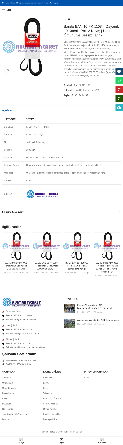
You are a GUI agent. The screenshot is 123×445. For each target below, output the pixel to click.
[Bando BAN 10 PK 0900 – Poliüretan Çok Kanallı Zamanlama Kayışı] (46, 246)
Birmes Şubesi (12, 339)
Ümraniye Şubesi (13, 312)
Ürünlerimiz (7, 383)
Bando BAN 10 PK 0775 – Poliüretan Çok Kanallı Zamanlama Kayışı (15, 266)
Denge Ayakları (50, 409)
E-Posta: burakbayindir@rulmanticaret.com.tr (26, 347)
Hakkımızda (7, 409)
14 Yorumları (99, 324)
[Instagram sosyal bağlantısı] (115, 10)
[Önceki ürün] (65, 19)
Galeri (5, 399)
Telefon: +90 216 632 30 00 (19, 316)
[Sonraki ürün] (73, 19)
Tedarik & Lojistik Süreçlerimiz (15, 414)
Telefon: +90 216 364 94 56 (19, 330)
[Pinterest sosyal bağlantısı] (80, 95)
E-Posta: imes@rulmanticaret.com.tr (22, 334)
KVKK (87, 378)
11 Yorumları (97, 312)
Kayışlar (46, 383)
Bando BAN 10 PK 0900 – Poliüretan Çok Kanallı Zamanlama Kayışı (46, 266)
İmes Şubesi (11, 325)
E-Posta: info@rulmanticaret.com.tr (22, 320)
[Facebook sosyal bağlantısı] (112, 10)
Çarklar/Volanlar (50, 404)
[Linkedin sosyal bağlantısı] (119, 10)
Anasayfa (6, 378)
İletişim (5, 419)
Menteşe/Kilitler (50, 419)
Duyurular (7, 404)
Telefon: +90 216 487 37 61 (19, 344)
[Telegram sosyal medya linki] (87, 95)
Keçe (45, 388)
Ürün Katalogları (9, 388)
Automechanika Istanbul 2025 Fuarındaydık (98, 320)
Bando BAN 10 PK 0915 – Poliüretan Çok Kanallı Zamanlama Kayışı (76, 266)
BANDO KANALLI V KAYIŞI (87, 90)
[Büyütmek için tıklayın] (7, 70)
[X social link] (76, 95)
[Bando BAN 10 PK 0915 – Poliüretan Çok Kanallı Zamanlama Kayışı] (76, 246)
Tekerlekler (48, 393)
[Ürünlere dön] (69, 19)
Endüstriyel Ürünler (52, 399)
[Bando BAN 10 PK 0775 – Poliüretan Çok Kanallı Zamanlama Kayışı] (16, 246)
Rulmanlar (47, 378)
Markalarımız (8, 393)
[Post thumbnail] (69, 309)
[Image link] (21, 302)
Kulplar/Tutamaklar (52, 414)
